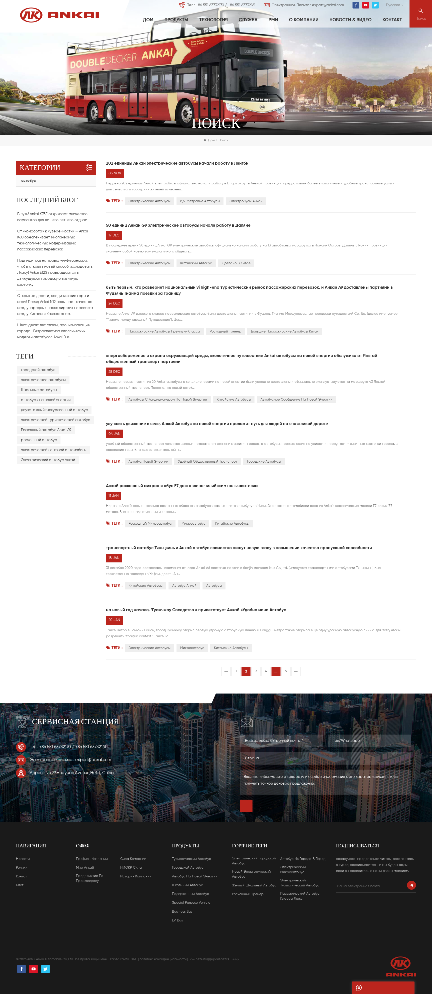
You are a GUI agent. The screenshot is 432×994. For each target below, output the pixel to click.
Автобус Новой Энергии (148, 461)
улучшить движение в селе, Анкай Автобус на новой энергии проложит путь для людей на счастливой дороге (217, 424)
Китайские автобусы (234, 399)
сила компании (133, 859)
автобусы (214, 585)
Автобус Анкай (184, 585)
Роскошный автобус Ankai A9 (46, 430)
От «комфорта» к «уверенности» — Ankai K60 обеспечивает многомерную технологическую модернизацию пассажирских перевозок (52, 240)
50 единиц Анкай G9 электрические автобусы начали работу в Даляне (178, 225)
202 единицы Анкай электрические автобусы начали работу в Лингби (177, 163)
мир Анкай (85, 867)
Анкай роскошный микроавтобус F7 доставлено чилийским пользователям (182, 486)
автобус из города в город (303, 859)
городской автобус (38, 370)
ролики (22, 867)
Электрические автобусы (149, 263)
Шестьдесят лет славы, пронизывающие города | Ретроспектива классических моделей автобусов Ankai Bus (53, 331)
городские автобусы (264, 461)
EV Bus (177, 920)
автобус (28, 181)
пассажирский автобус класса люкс (300, 896)
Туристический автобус (191, 859)
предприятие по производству (89, 878)
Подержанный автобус (190, 894)
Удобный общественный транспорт (207, 461)
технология (213, 20)
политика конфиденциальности (163, 959)
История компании (136, 876)
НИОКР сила (131, 867)
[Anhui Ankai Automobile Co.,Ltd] (59, 15)
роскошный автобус (39, 440)
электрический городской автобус (254, 861)
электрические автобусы (149, 201)
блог (20, 885)
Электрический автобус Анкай (48, 460)
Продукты (176, 20)
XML (134, 959)
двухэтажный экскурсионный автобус (54, 410)
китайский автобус (196, 263)
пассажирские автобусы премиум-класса (164, 331)
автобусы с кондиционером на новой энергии (167, 399)
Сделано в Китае (236, 263)
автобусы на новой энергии (45, 400)
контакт (392, 20)
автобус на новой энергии (195, 876)
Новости (23, 859)
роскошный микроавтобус (150, 523)
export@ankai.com (328, 5)
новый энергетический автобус (251, 874)
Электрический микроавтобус (293, 869)
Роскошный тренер (225, 331)
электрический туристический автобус (55, 420)
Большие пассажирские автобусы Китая (284, 331)
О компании (303, 20)
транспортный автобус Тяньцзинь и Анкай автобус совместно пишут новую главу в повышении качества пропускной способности (239, 548)
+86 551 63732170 (210, 5)
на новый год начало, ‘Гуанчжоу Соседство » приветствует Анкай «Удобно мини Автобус (196, 610)
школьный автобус (187, 885)
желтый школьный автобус (254, 885)
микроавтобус (194, 523)
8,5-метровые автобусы (200, 201)
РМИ (273, 20)
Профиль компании (92, 859)
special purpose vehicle (191, 902)
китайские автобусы (232, 523)
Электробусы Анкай (246, 201)
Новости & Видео (351, 20)
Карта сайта (119, 959)
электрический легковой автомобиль (53, 450)
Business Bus (182, 911)
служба (248, 20)
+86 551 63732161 (241, 5)
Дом (148, 20)
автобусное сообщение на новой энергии (296, 399)
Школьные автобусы (39, 390)
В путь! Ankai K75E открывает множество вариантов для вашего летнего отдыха (52, 217)
